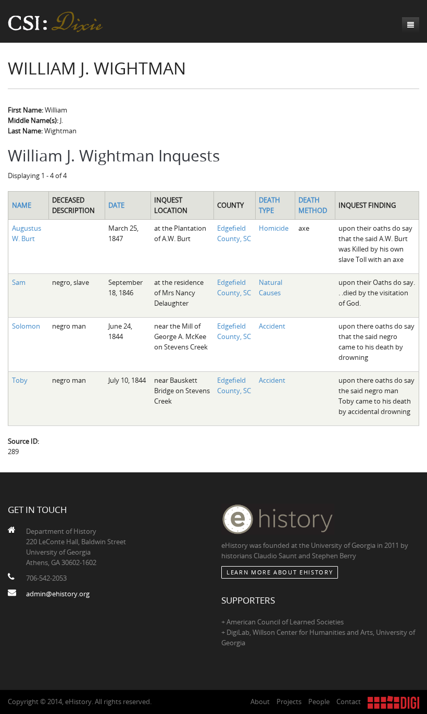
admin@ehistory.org (58, 593)
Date (116, 205)
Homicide (273, 228)
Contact (348, 701)
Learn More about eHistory (280, 572)
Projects (289, 701)
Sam (19, 282)
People (319, 701)
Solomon (26, 326)
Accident (272, 326)
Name (21, 205)
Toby (20, 380)
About (260, 701)
